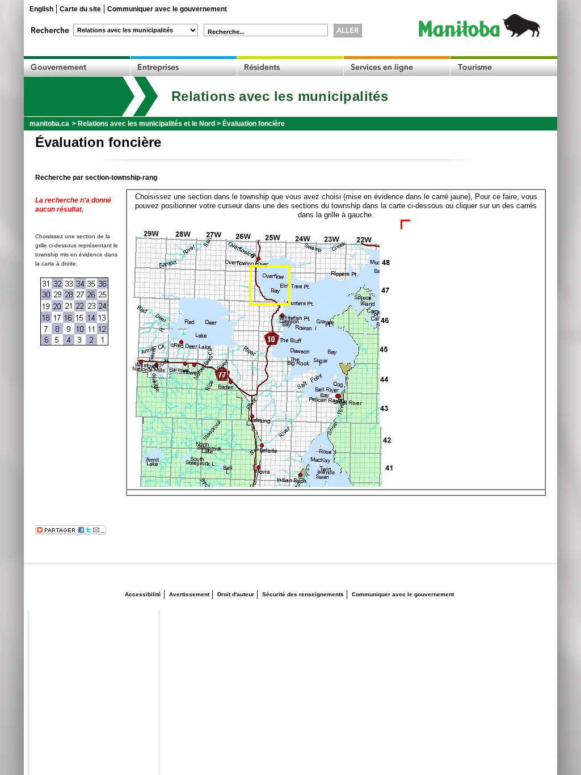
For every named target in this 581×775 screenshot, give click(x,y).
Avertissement (189, 594)
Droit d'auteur (235, 594)
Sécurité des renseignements (303, 594)
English (41, 9)
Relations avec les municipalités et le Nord (146, 124)
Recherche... (226, 31)
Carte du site (80, 9)
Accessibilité (143, 594)
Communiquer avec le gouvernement (167, 9)
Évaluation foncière (253, 124)
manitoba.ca (49, 124)
